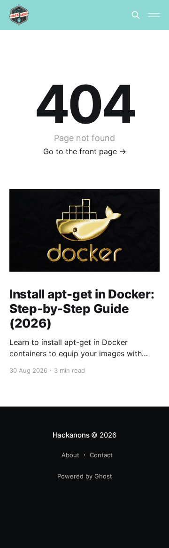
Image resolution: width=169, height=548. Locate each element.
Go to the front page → (84, 151)
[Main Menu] (154, 15)
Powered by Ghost (84, 476)
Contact (101, 455)
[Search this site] (135, 15)
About (70, 455)
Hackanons (71, 435)
